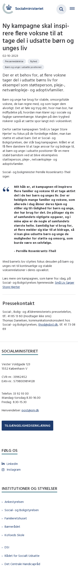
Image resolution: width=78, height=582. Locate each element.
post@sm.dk (30, 410)
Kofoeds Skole (14, 535)
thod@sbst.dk (48, 324)
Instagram (14, 469)
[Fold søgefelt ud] (61, 9)
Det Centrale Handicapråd (22, 564)
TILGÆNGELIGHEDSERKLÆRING (27, 425)
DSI (7, 547)
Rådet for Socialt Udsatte (22, 556)
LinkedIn (12, 464)
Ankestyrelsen (14, 502)
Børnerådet (12, 526)
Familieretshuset (16, 518)
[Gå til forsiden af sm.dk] (21, 9)
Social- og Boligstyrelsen (22, 510)
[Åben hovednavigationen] (74, 9)
